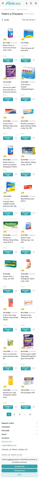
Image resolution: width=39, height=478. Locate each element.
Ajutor (4, 434)
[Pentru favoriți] (16, 60)
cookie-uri (10, 459)
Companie (6, 427)
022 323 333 (7, 442)
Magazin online (8, 423)
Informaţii (5, 430)
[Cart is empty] (36, 3)
